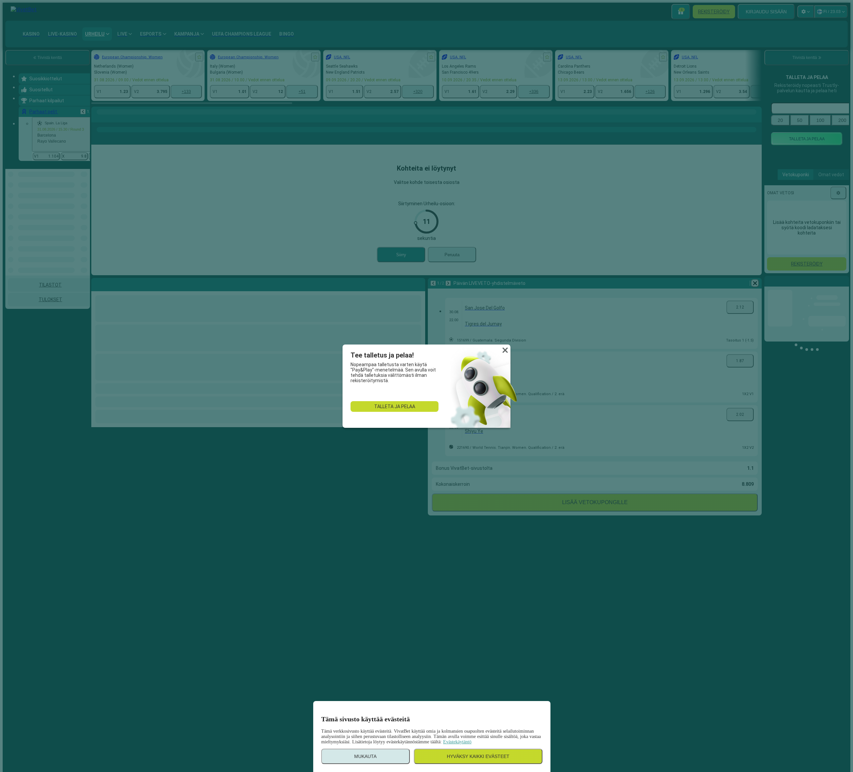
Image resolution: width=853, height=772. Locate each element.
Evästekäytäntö (457, 741)
